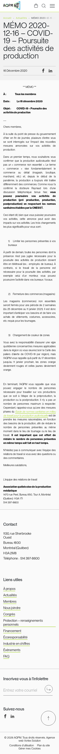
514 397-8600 (29, 558)
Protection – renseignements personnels (23, 622)
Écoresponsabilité (15, 637)
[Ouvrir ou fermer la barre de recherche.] (44, 6)
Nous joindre (11, 608)
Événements (11, 650)
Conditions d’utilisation (21, 745)
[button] (52, 6)
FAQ (6, 656)
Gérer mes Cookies (30, 748)
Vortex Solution (32, 740)
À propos (9, 589)
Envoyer (50, 689)
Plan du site (43, 745)
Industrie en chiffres (16, 644)
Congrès (9, 614)
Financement (12, 631)
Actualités (10, 595)
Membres (9, 601)
